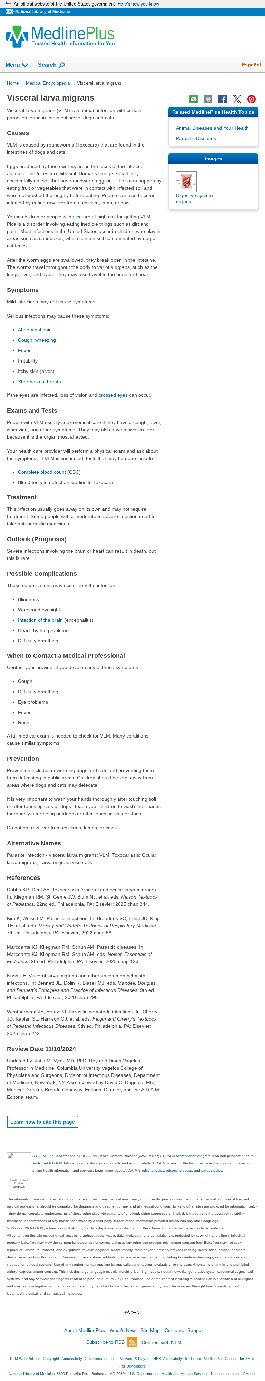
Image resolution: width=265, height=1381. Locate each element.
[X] (237, 99)
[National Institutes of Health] (10, 12)
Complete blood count (42, 472)
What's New (123, 1330)
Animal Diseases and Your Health (212, 128)
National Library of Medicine (42, 11)
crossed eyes (113, 395)
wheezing (45, 340)
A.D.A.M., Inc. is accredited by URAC (61, 1156)
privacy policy (211, 1170)
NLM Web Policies (25, 1358)
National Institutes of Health (233, 1374)
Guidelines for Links (101, 1358)
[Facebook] (222, 99)
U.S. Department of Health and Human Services (168, 1374)
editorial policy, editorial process (167, 1170)
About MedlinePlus (84, 1330)
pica (77, 216)
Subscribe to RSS (105, 1342)
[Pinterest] (251, 99)
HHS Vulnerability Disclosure (177, 1358)
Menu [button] (13, 65)
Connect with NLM (161, 1342)
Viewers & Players (135, 1358)
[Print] (208, 99)
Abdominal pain (35, 329)
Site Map (150, 1330)
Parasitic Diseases (196, 138)
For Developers (132, 1366)
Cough (25, 340)
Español (251, 64)
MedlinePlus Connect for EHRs (229, 1358)
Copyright (51, 1358)
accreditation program (193, 1156)
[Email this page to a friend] (193, 99)
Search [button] (47, 65)
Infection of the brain (40, 620)
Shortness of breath (39, 381)
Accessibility (71, 1358)
